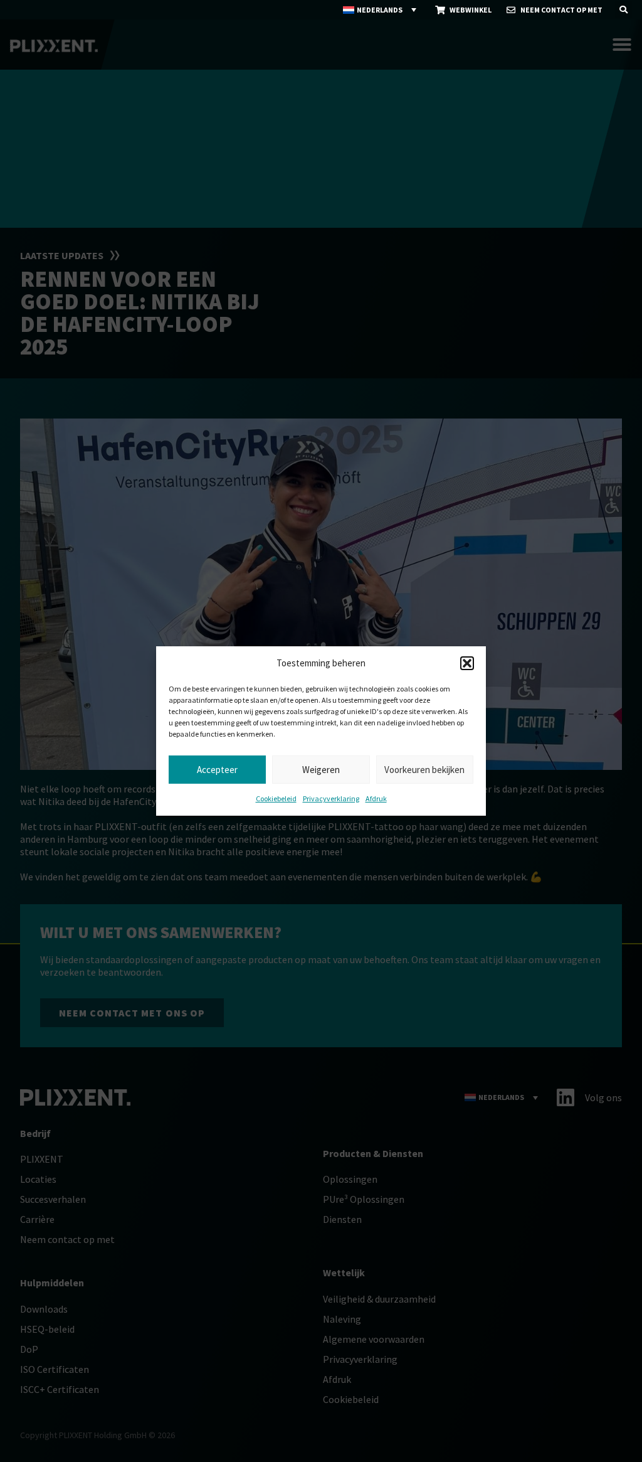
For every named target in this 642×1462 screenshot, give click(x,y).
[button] (467, 663)
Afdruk (376, 798)
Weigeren (321, 770)
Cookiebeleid (276, 798)
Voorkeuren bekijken (424, 770)
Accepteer (217, 770)
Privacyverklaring (331, 798)
